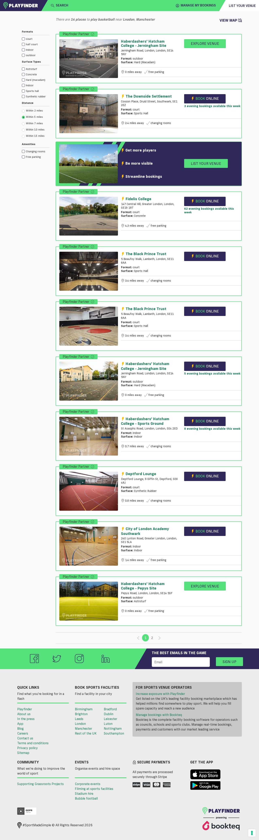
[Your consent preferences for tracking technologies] (252, 833)
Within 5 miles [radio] (34, 116)
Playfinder (24, 709)
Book (207, 98)
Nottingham (113, 728)
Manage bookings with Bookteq (159, 715)
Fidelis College (138, 198)
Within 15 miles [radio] (35, 135)
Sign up (229, 661)
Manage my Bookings (198, 5)
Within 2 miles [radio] (34, 110)
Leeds (79, 719)
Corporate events (87, 784)
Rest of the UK (86, 733)
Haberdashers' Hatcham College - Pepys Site (143, 586)
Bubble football (86, 798)
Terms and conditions (33, 743)
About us (24, 714)
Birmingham (83, 709)
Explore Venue (205, 43)
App (20, 724)
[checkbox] (36, 39)
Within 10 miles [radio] (35, 129)
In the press (26, 719)
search (62, 5)
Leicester (110, 719)
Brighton (81, 714)
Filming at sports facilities (94, 789)
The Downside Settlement (149, 96)
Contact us (25, 738)
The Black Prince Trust (146, 253)
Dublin (108, 714)
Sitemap (23, 753)
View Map (229, 20)
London (80, 724)
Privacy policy (27, 748)
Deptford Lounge (141, 473)
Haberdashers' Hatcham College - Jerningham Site (143, 43)
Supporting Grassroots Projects (40, 784)
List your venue (242, 6)
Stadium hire (84, 794)
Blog (20, 728)
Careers (22, 733)
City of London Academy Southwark (145, 531)
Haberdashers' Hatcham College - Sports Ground (145, 421)
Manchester (83, 728)
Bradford (110, 709)
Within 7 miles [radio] (34, 123)
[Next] (159, 638)
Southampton (114, 733)
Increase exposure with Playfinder (160, 694)
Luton (108, 724)
